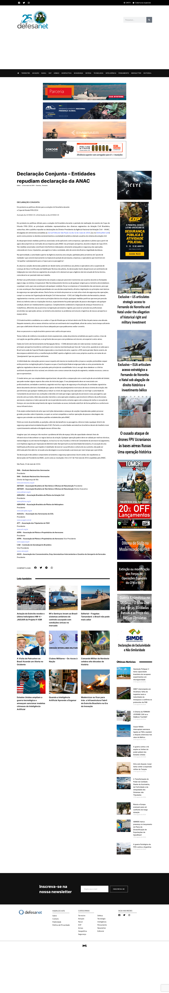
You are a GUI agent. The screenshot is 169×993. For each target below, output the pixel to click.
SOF (50, 73)
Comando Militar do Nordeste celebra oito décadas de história (95, 661)
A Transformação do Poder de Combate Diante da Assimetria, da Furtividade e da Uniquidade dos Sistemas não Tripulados (141, 787)
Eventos (38, 185)
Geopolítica (67, 73)
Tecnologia (98, 73)
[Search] (149, 20)
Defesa (88, 73)
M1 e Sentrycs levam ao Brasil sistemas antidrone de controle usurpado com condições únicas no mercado (63, 619)
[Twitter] (24, 3)
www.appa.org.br (23, 542)
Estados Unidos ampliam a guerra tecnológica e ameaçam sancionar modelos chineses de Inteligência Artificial (31, 703)
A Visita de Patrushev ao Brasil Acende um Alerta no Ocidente (30, 661)
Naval (43, 73)
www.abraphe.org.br (24, 511)
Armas (56, 73)
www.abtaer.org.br (24, 492)
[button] (35, 567)
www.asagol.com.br (24, 520)
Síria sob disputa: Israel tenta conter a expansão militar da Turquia (142, 766)
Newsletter (136, 73)
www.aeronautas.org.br (25, 483)
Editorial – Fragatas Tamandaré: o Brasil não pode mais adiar (95, 616)
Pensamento (124, 73)
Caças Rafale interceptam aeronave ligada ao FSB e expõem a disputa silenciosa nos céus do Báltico (142, 732)
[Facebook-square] (19, 3)
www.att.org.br (22, 529)
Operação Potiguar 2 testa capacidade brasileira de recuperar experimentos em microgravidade (142, 674)
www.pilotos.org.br (24, 501)
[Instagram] (29, 3)
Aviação (35, 73)
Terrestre (25, 73)
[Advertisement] (84, 46)
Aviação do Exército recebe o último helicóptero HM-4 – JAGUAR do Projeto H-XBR (30, 616)
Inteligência (111, 73)
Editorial (148, 73)
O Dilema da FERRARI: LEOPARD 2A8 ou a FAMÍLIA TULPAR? (141, 714)
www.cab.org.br (23, 551)
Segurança (78, 73)
